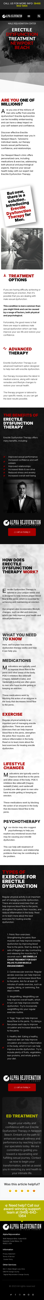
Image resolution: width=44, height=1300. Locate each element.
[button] (29, 16)
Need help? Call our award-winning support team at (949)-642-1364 (22, 1210)
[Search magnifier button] (39, 16)
